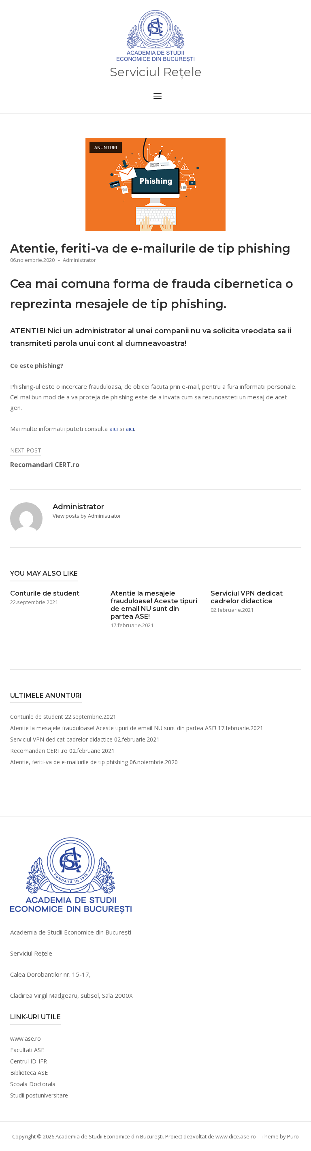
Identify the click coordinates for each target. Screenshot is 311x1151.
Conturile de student (36, 716)
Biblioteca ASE (29, 1072)
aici (113, 428)
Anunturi (105, 147)
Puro (293, 1136)
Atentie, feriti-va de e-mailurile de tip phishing (69, 762)
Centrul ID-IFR (28, 1061)
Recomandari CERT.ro (39, 750)
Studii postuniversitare (39, 1095)
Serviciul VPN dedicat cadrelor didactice (61, 739)
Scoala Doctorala (32, 1084)
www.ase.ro (25, 1038)
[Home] (155, 36)
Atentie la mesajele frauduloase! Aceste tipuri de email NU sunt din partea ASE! (113, 728)
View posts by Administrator (87, 515)
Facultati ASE (27, 1050)
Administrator (79, 260)
